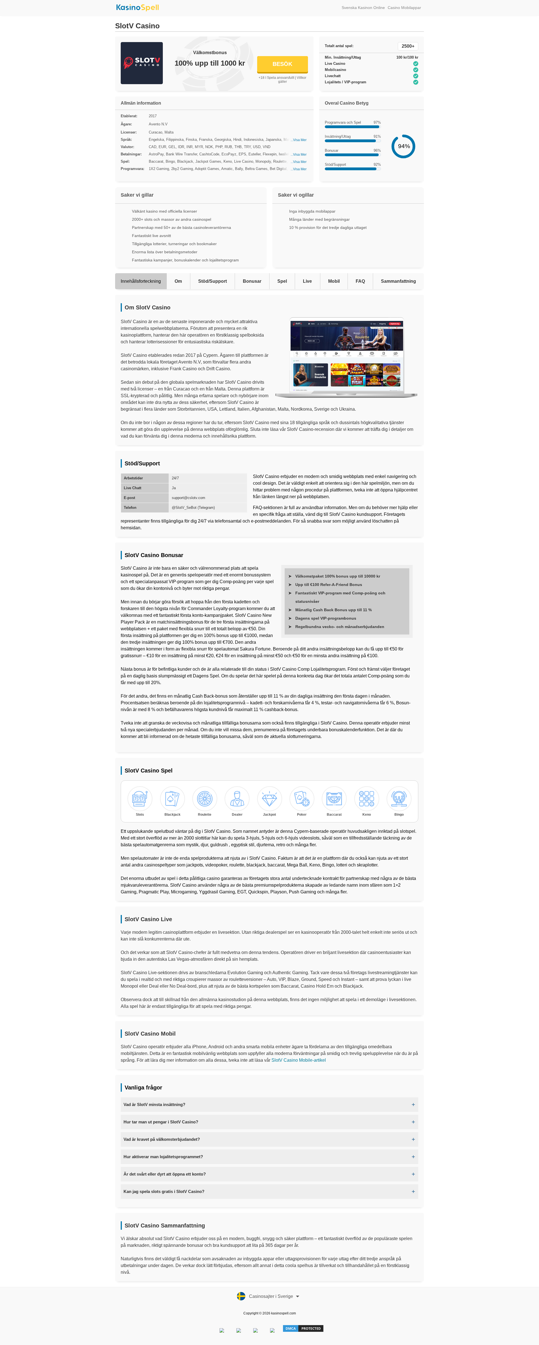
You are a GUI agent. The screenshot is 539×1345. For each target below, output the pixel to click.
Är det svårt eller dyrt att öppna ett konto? (165, 1174)
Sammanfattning (398, 281)
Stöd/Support (212, 281)
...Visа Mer (299, 140)
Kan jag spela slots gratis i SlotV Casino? (164, 1191)
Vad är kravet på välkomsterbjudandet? (162, 1139)
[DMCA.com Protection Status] (303, 1331)
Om (178, 281)
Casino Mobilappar (404, 7)
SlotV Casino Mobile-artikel (298, 1060)
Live (307, 281)
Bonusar (252, 281)
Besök (282, 64)
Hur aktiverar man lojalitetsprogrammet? (163, 1156)
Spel (282, 281)
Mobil (334, 281)
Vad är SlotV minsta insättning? (154, 1104)
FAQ (360, 281)
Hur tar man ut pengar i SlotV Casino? (161, 1121)
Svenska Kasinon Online (363, 7)
